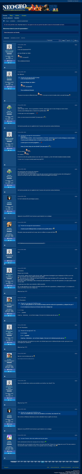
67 (67, 462)
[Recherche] (60, 41)
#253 (76, 380)
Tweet (10, 62)
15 (35, 462)
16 (39, 462)
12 (25, 462)
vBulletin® (72, 471)
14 (32, 462)
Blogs (11, 15)
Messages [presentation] (6, 37)
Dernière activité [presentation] (15, 37)
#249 (76, 268)
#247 (76, 222)
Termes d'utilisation (66, 467)
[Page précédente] (71, 40)
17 (42, 462)
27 (63, 462)
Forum (7, 21)
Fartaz (9, 441)
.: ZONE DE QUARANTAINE (22, 21)
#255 (76, 435)
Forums (5, 15)
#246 (76, 196)
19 (49, 462)
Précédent (13, 462)
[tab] (6, 38)
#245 (76, 169)
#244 (76, 132)
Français (6, 467)
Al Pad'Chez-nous (9, 275)
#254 (76, 409)
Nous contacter (55, 467)
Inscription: (8, 56)
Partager (10, 60)
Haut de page (75, 467)
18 (46, 462)
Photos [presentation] (23, 37)
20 (53, 462)
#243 (76, 105)
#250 (76, 297)
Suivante (76, 462)
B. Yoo (9, 303)
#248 (76, 249)
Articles (17, 15)
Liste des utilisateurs (8, 18)
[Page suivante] (72, 40)
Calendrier (16, 18)
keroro (9, 111)
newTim (9, 202)
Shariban (9, 78)
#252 (76, 353)
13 (28, 462)
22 (60, 462)
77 (70, 462)
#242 (76, 72)
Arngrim (9, 228)
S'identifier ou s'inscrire (73, 1)
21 (56, 462)
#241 (76, 44)
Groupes (24, 15)
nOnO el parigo (9, 51)
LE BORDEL (12, 21)
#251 (76, 325)
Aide (48, 467)
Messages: (8, 58)
